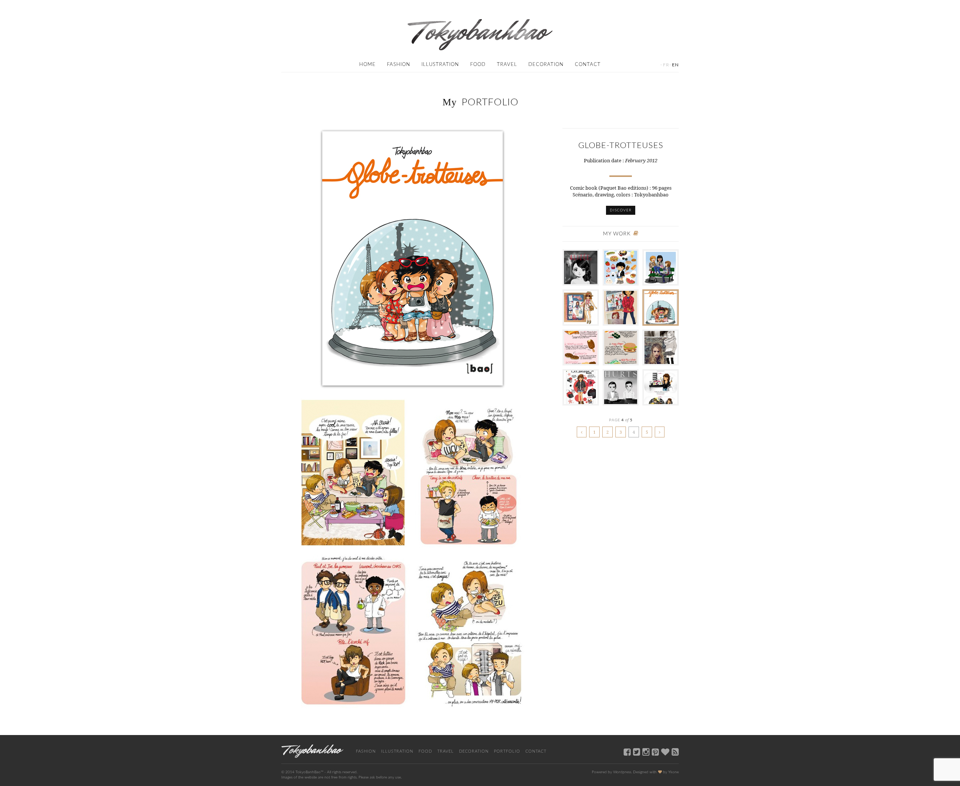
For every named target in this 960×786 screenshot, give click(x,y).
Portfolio (507, 751)
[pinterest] (655, 751)
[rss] (675, 751)
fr (666, 65)
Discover (621, 210)
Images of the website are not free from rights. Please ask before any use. (341, 777)
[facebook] (627, 751)
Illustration (440, 64)
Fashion (398, 64)
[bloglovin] (665, 751)
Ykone (673, 772)
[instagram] (646, 751)
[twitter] (636, 751)
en (675, 65)
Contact (588, 64)
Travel (507, 64)
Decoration (546, 64)
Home (367, 64)
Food (478, 64)
